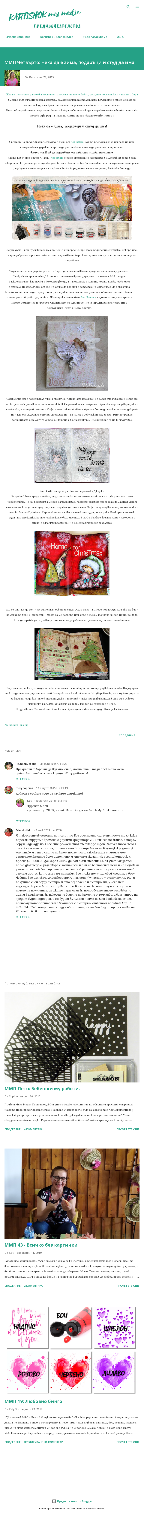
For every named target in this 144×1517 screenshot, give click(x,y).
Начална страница (17, 37)
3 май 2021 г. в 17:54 (49, 830)
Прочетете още (128, 1129)
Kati (29, 800)
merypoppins (24, 788)
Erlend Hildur (24, 830)
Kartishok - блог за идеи (56, 37)
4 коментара (33, 1129)
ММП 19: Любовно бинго (33, 1401)
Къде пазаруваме (95, 37)
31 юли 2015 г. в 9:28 (53, 764)
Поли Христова (26, 764)
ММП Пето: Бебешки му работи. (42, 1088)
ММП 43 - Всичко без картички (41, 1245)
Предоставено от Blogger (74, 1501)
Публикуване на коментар (43, 1442)
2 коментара (33, 1285)
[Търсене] (128, 7)
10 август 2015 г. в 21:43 (51, 800)
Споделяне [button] (127, 735)
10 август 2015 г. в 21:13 (52, 788)
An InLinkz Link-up (16, 725)
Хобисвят (77, 142)
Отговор (23, 779)
